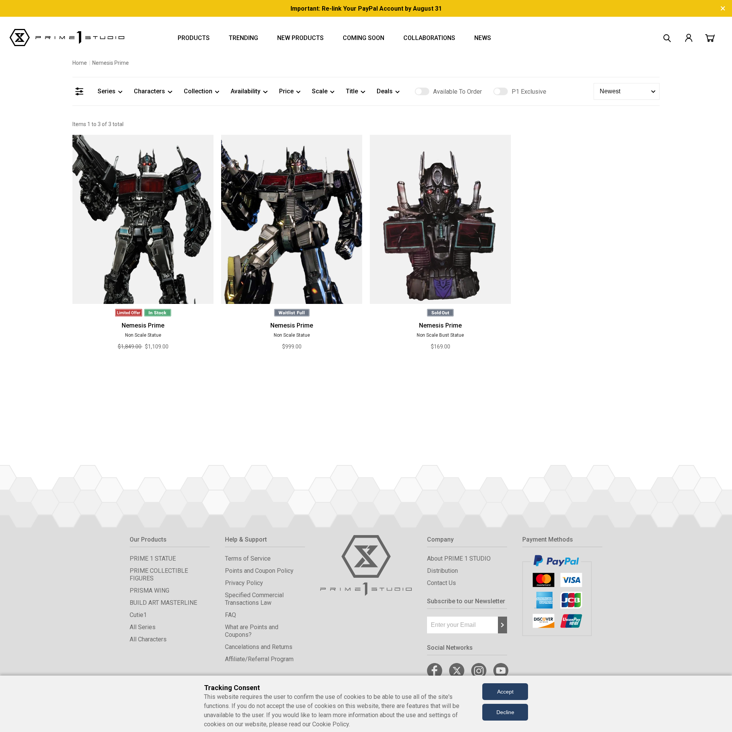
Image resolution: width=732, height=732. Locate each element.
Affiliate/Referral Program (259, 659)
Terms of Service (248, 558)
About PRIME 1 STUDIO (459, 558)
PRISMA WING (149, 590)
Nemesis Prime (143, 325)
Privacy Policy (244, 583)
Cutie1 (138, 615)
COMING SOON (363, 38)
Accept (505, 692)
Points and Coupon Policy (259, 570)
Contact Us (441, 583)
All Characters (148, 639)
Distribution (442, 570)
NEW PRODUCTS (300, 38)
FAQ (230, 615)
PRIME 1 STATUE (153, 558)
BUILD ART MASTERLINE (163, 602)
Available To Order (457, 91)
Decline (505, 712)
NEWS (482, 38)
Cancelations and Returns (258, 646)
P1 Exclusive (529, 91)
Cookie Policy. (331, 724)
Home (79, 63)
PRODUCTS (194, 38)
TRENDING (243, 38)
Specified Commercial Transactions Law (254, 598)
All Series (143, 627)
